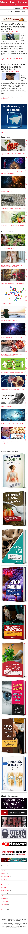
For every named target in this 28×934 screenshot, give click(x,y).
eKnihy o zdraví (16, 14)
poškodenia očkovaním (6, 98)
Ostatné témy (8, 58)
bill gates (20, 58)
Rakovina (23, 11)
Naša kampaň (4, 884)
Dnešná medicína (5, 876)
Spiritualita (3, 898)
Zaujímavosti (4, 909)
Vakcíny (7, 96)
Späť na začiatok (14, 932)
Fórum (12, 11)
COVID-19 (3, 873)
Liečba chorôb (17, 11)
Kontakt (21, 14)
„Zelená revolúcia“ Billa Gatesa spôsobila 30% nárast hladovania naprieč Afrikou (13, 26)
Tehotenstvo (4, 904)
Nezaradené (3, 887)
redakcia (11, 31)
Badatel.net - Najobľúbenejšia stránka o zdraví (14, 3)
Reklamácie (18, 920)
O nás (8, 11)
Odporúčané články (5, 890)
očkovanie (22, 96)
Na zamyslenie (4, 882)
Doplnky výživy (4, 879)
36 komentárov (17, 31)
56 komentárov (17, 71)
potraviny (3, 59)
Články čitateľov (4, 870)
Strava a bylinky (8, 14)
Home (4, 11)
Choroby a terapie (5, 868)
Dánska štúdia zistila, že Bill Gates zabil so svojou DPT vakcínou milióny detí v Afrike (13, 67)
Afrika (17, 58)
